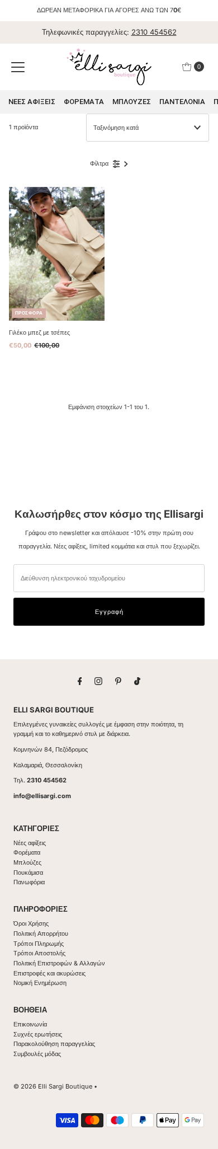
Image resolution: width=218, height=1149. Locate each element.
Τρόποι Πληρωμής (38, 944)
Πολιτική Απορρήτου (40, 933)
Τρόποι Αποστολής (39, 953)
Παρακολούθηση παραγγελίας (54, 1044)
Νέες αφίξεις (29, 843)
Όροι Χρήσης (31, 923)
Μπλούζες (27, 862)
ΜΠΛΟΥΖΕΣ (131, 101)
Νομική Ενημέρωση (40, 983)
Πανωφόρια (29, 882)
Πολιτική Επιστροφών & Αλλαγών (59, 963)
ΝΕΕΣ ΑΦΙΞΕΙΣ (31, 101)
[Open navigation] (18, 67)
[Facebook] (80, 681)
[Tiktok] (137, 681)
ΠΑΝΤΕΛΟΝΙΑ (182, 101)
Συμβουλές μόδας (37, 1054)
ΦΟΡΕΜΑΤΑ (84, 101)
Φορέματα (26, 852)
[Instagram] (98, 681)
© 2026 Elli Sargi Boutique (52, 1086)
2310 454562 (154, 31)
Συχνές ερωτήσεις (37, 1034)
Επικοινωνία (30, 1024)
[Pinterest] (118, 681)
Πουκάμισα (28, 872)
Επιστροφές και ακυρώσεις (49, 973)
